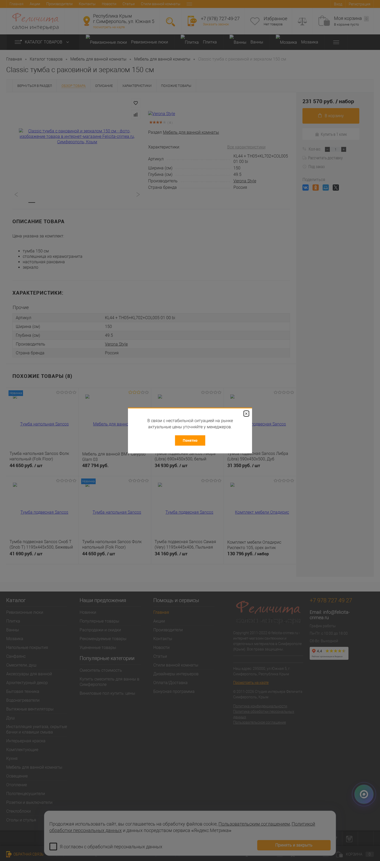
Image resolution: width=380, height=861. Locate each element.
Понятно (190, 440)
